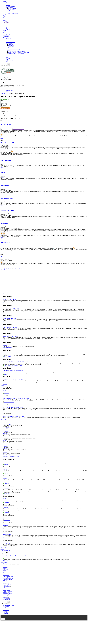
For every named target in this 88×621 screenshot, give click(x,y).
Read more (5, 560)
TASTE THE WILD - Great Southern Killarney (13, 407)
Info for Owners (9, 10)
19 (21, 268)
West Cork (5, 478)
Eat (3, 15)
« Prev (4, 267)
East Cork (5, 469)
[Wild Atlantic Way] (45, 456)
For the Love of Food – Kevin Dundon (16, 53)
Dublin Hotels (6, 580)
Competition (5, 613)
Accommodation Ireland (8, 578)
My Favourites (6, 606)
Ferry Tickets (5, 612)
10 (2, 268)
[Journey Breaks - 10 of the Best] (45, 294)
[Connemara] (45, 502)
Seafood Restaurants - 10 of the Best (10, 336)
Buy (4, 18)
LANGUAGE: (4, 65)
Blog (4, 31)
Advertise (5, 572)
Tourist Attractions (9, 60)
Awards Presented (12, 8)
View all (2, 385)
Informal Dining (6, 427)
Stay (4, 17)
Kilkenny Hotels (6, 592)
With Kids (5, 440)
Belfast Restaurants (7, 584)
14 (10, 268)
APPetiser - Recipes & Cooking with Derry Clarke (18, 52)
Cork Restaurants (6, 586)
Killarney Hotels (6, 590)
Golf (7, 57)
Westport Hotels (6, 599)
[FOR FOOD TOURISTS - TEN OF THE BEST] (45, 374)
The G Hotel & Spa (6, 124)
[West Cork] (45, 473)
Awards (4, 14)
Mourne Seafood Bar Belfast (8, 143)
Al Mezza (3, 172)
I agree (3, 619)
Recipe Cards (8, 38)
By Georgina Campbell (10, 33)
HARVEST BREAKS (7, 352)
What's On (8, 59)
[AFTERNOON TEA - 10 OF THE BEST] (45, 302)
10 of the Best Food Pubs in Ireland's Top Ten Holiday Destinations (17, 361)
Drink (4, 16)
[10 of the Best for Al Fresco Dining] (45, 322)
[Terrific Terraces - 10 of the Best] (45, 313)
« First (2, 267)
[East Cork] (45, 464)
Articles (4, 30)
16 (15, 268)
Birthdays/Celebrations (7, 443)
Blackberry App (11, 45)
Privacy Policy (6, 569)
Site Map (5, 570)
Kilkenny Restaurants (7, 593)
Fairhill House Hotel (6, 160)
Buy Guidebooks (9, 39)
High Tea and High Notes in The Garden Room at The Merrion (16, 398)
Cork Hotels (5, 585)
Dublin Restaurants (7, 582)
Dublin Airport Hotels (7, 579)
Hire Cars (5, 611)
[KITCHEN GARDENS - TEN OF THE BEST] (45, 365)
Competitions (6, 36)
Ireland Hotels (6, 575)
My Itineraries (6, 607)
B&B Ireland (5, 577)
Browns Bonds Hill (6, 223)
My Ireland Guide (9, 90)
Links (4, 571)
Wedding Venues (9, 61)
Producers (5, 21)
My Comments (6, 608)
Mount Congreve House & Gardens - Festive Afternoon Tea (15, 416)
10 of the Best (6, 22)
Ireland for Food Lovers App (14, 49)
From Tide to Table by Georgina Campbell (14, 555)
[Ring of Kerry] (45, 483)
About (4, 1)
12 (6, 268)
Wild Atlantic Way (7, 461)
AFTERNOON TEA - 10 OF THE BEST (11, 308)
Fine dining (5, 431)
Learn (4, 20)
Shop (4, 37)
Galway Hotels (6, 587)
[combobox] (8, 64)
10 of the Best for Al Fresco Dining (10, 327)
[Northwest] (45, 512)
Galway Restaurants (7, 588)
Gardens (7, 55)
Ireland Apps (9, 43)
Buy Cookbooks (9, 40)
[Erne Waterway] (45, 520)
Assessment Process (10, 3)
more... (2, 138)
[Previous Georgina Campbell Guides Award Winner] (2, 233)
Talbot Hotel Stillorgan (7, 198)
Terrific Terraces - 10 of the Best (9, 318)
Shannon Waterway (7, 534)
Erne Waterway (6, 525)
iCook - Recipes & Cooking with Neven (16, 51)
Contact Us (8, 5)
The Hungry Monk (6, 242)
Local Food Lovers (7, 424)
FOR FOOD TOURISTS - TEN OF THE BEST (13, 379)
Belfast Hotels (6, 583)
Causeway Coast (6, 543)
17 (17, 268)
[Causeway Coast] (45, 538)
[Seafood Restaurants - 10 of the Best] (45, 330)
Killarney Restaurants (7, 591)
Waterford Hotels (6, 598)
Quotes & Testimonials (10, 6)
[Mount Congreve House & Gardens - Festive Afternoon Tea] (45, 411)
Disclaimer (5, 567)
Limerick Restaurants (7, 595)
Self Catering (8, 58)
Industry (7, 91)
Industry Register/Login (13, 13)
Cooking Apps (9, 50)
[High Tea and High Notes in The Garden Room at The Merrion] (45, 393)
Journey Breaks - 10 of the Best (9, 299)
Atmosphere (5, 446)
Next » (2, 269)
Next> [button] (6, 384)
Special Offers (6, 35)
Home (2, 93)
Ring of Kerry (6, 488)
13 (8, 268)
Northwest (5, 517)
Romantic (5, 433)
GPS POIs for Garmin (10, 42)
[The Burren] (45, 493)
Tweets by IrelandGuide (5, 550)
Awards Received (11, 9)
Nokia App (10, 47)
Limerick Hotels (6, 594)
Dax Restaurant (6, 390)
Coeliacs (5, 452)
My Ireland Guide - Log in (8, 605)
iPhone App (10, 44)
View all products (4, 563)
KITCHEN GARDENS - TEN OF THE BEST (13, 370)
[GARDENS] (45, 339)
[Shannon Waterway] (45, 529)
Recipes (4, 32)
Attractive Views (6, 448)
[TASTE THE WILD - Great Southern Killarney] (45, 402)
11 (4, 268)
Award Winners (9, 7)
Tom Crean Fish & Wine (7, 210)
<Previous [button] (3, 384)
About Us (8, 2)
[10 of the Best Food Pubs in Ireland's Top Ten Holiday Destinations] (45, 356)
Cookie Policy (50, 617)
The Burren (5, 498)
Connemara (5, 507)
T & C (4, 568)
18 (19, 268)
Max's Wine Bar (5, 185)
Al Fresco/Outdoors (7, 437)
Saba (2, 256)
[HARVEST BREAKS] (45, 347)
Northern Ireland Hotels (8, 576)
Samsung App (11, 46)
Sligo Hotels (5, 597)
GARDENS (5, 345)
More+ (4, 54)
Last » (5, 269)
